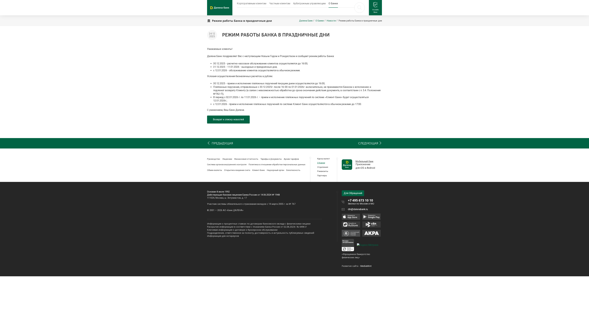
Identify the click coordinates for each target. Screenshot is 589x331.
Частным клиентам (279, 3)
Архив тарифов (291, 159)
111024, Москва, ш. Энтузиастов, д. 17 (227, 198)
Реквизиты (322, 171)
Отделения (322, 167)
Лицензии (227, 159)
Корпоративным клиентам (251, 3)
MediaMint (365, 265)
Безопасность (293, 170)
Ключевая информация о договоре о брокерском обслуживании (242, 229)
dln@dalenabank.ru (358, 209)
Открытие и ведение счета (237, 170)
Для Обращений (353, 193)
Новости (331, 20)
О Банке (333, 3)
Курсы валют (323, 158)
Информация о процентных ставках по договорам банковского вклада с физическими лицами (258, 223)
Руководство (213, 159)
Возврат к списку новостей (228, 119)
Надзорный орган (275, 170)
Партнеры (322, 175)
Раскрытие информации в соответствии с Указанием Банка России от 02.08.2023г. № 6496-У (257, 226)
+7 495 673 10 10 (360, 200)
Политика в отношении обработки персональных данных (277, 164)
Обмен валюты (214, 170)
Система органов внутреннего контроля (226, 164)
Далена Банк (306, 20)
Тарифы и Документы (271, 159)
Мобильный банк (364, 161)
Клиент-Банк (258, 170)
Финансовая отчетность (246, 159)
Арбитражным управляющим (309, 3)
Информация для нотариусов (223, 235)
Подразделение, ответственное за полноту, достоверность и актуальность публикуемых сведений (260, 232)
